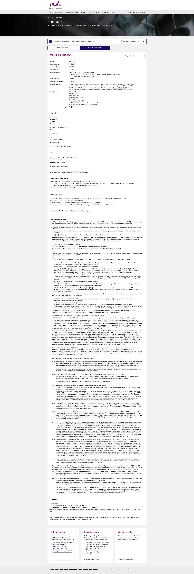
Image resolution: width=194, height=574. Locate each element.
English (52, 569)
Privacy (61, 569)
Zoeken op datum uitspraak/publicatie (63, 543)
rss (121, 569)
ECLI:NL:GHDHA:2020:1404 (86, 76)
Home (51, 12)
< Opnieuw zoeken (62, 47)
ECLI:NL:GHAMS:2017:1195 (86, 74)
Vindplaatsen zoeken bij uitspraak (62, 550)
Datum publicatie (55, 67)
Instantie (52, 61)
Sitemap (57, 569)
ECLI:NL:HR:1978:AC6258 (119, 88)
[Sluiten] (144, 41)
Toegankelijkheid (73, 569)
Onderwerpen (59, 12)
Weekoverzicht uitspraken (126, 559)
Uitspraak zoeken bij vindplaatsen (62, 552)
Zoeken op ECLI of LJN (59, 546)
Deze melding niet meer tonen (131, 41)
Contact (113, 12)
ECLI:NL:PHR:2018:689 (82, 72)
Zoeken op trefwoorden (59, 544)
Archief (90, 569)
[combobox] (134, 56)
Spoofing (80, 569)
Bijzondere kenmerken (57, 81)
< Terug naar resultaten (95, 47)
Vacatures (85, 569)
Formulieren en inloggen (137, 12)
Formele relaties (55, 72)
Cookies (66, 569)
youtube (143, 569)
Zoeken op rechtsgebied (60, 548)
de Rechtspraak (94, 12)
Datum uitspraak (55, 64)
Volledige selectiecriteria (92, 559)
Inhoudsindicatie (55, 84)
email (123, 569)
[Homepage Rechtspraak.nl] (54, 4)
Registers (84, 12)
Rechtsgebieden (55, 78)
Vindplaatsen (54, 92)
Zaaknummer (54, 69)
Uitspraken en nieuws (72, 12)
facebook (135, 569)
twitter (133, 569)
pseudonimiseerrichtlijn (88, 41)
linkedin (141, 569)
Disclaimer (95, 569)
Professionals (105, 12)
